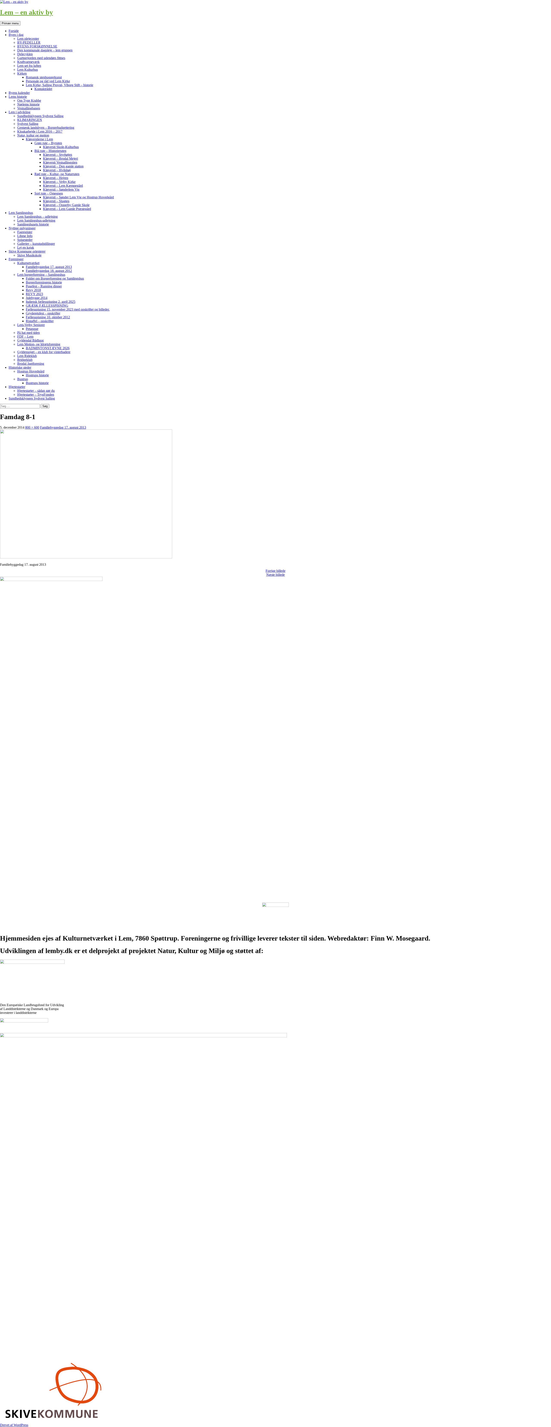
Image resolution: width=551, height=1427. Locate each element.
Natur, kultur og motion (33, 135)
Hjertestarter (17, 387)
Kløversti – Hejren (55, 178)
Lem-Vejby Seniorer (31, 325)
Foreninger (16, 259)
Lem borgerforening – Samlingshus (41, 274)
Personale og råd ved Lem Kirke (48, 81)
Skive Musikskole (29, 255)
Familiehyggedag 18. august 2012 (49, 271)
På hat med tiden (28, 332)
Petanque (32, 329)
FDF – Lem (25, 336)
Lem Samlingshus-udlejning (36, 220)
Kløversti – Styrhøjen (57, 154)
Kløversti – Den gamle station (63, 166)
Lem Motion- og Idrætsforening (38, 344)
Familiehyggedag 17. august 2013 (49, 267)
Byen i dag (16, 35)
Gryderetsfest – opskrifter (43, 313)
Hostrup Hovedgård (30, 371)
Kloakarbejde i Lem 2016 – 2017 (39, 131)
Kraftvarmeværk (28, 62)
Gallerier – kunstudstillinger (36, 243)
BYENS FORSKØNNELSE (37, 46)
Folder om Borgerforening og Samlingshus (55, 278)
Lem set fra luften (29, 65)
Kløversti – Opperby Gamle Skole (66, 205)
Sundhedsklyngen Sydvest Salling (40, 116)
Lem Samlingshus (21, 213)
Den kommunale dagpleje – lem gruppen (45, 50)
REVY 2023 (34, 294)
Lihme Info (25, 236)
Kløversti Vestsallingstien (60, 162)
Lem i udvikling (19, 112)
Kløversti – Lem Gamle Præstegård (67, 209)
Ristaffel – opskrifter (40, 321)
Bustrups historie (37, 383)
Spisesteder (25, 240)
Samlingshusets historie (33, 224)
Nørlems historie (28, 104)
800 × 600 (32, 427)
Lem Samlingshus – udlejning (37, 216)
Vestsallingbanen (28, 108)
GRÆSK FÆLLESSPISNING (47, 305)
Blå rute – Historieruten (50, 151)
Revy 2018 (33, 290)
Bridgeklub (25, 360)
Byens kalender (19, 93)
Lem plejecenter (28, 38)
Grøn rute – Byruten (48, 143)
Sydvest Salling (27, 124)
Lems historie (18, 96)
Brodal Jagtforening (30, 363)
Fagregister (24, 232)
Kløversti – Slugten (56, 201)
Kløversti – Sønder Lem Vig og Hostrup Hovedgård (78, 197)
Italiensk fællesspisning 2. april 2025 (50, 301)
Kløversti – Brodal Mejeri (60, 158)
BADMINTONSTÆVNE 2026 (48, 348)
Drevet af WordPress (14, 1425)
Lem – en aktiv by (26, 12)
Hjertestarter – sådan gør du (36, 390)
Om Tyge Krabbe (29, 100)
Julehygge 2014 (36, 298)
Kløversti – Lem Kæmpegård (63, 185)
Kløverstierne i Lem (39, 139)
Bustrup (22, 379)
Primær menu (10, 23)
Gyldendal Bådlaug (30, 340)
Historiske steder (20, 367)
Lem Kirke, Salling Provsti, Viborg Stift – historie (59, 85)
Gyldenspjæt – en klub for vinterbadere (43, 352)
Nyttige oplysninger (22, 228)
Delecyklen (25, 54)
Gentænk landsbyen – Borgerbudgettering (45, 127)
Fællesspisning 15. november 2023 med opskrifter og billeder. (68, 309)
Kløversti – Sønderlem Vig (61, 189)
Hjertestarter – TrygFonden (35, 394)
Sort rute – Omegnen (48, 193)
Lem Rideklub (27, 356)
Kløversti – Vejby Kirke (59, 182)
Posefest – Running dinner (44, 286)
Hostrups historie (37, 375)
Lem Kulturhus (27, 69)
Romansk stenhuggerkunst (44, 77)
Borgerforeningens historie (44, 282)
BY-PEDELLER (28, 42)
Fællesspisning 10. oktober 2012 (48, 317)
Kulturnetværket (28, 263)
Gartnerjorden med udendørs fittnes (41, 58)
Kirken (22, 73)
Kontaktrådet (43, 89)
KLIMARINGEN (29, 120)
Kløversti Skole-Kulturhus (61, 147)
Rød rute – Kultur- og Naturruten (56, 174)
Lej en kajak (25, 247)
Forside (14, 31)
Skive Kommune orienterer (27, 251)
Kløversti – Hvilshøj (57, 170)
